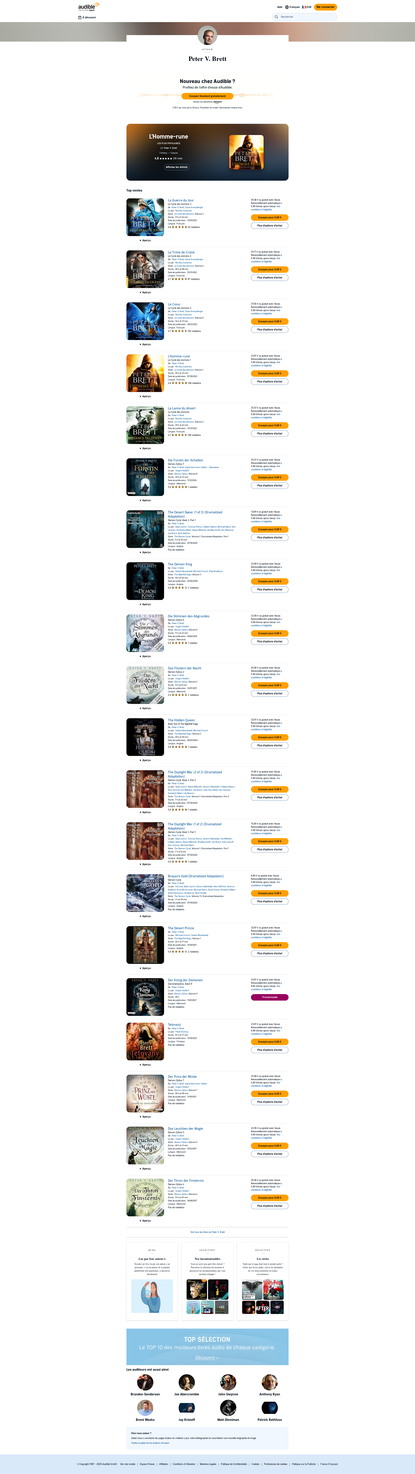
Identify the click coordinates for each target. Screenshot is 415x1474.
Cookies (255, 1464)
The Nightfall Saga (182, 574)
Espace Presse (147, 1464)
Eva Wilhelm (186, 790)
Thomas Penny (195, 527)
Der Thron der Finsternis (186, 1181)
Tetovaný (174, 1025)
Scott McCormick (185, 889)
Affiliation (163, 1464)
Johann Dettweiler (211, 786)
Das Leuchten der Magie (185, 1129)
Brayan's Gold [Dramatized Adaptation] (196, 876)
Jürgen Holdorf (182, 470)
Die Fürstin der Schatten (185, 460)
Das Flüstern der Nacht (184, 668)
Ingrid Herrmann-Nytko (196, 1083)
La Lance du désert (182, 408)
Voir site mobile (127, 1464)
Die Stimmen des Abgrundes (188, 616)
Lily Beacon (189, 793)
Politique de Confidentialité (234, 1464)
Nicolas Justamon (183, 210)
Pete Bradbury (215, 571)
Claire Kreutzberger (194, 207)
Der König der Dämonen (185, 980)
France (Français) (329, 1464)
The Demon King (180, 564)
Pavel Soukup (181, 1031)
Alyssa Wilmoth (199, 530)
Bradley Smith (213, 530)
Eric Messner (227, 530)
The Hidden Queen (181, 720)
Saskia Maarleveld (183, 571)
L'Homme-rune (179, 356)
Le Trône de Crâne (181, 252)
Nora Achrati (174, 790)
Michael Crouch (200, 571)
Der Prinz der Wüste (182, 1077)
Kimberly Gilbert (184, 530)
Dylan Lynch (181, 527)
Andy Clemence (175, 893)
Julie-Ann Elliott (210, 790)
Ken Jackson (225, 790)
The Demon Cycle (182, 536)
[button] (207, 96)
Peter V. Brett (178, 207)
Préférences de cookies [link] (275, 1464)
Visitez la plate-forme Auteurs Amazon (150, 1443)
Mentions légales (208, 1464)
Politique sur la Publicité (304, 1464)
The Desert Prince (181, 928)
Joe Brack (172, 533)
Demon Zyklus (181, 474)
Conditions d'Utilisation (184, 1464)
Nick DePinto (184, 533)
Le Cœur (174, 304)
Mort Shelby (201, 893)
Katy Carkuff (227, 842)
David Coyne (213, 889)
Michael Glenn (224, 527)
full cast (179, 886)
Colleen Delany (210, 527)
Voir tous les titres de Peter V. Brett (207, 1232)
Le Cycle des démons (184, 214)
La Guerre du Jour (181, 200)
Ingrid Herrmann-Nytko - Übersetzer (202, 467)
